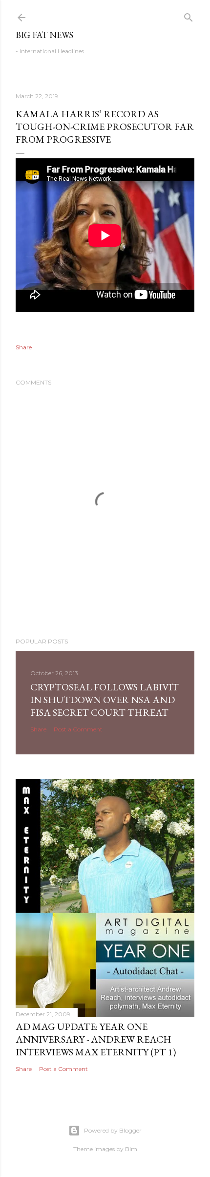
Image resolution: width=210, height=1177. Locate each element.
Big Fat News (44, 35)
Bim (131, 1149)
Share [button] (24, 347)
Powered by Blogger (113, 1130)
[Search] (188, 15)
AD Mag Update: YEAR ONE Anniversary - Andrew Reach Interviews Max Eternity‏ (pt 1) (96, 1039)
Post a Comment (78, 729)
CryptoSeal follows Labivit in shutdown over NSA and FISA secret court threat (104, 700)
